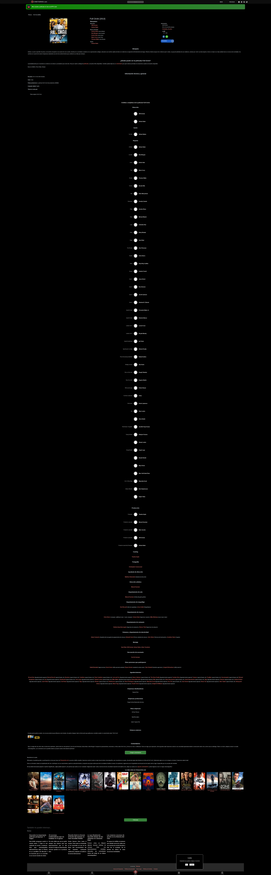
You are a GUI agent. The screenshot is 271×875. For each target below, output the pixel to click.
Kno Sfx (170, 681)
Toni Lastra (78, 679)
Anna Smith (140, 607)
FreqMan (209, 677)
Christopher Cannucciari (135, 566)
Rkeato (97, 681)
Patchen (222, 679)
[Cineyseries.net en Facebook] (241, 2)
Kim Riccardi (123, 607)
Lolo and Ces (116, 677)
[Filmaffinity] (32, 737)
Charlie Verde (135, 683)
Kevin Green (109, 667)
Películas (135, 820)
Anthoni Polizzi (238, 679)
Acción (170, 29)
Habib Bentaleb (94, 667)
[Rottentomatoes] (29, 737)
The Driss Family (155, 677)
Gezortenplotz (225, 677)
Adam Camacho (95, 637)
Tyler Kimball (148, 667)
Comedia (164, 29)
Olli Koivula (94, 25)
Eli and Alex (31, 677)
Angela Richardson (168, 667)
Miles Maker (115, 679)
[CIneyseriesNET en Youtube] (239, 2)
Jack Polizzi (45, 681)
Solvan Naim (94, 27)
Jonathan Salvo (171, 637)
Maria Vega (116, 683)
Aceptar (191, 864)
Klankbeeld (63, 679)
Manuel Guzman (135, 587)
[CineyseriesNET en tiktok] (247, 2)
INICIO (221, 1)
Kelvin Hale (94, 35)
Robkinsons (112, 681)
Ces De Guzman (135, 657)
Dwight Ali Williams (157, 683)
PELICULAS (232, 1)
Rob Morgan (94, 33)
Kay (46, 679)
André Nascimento (190, 679)
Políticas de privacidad (130, 868)
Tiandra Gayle (135, 556)
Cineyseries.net (64, 760)
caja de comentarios (142, 766)
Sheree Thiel (142, 627)
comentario (119, 63)
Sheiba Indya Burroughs (119, 627)
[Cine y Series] (39, 2)
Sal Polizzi (64, 681)
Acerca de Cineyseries (118, 868)
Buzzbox (67, 677)
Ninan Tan (203, 681)
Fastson (195, 677)
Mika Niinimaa (154, 617)
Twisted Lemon (98, 679)
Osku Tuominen (145, 647)
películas (86, 63)
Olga (206, 679)
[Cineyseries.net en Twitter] (244, 2)
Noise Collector (137, 677)
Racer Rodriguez (129, 681)
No (186, 864)
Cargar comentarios (135, 752)
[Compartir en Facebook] (163, 36)
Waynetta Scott (151, 681)
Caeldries (82, 677)
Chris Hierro (107, 617)
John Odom (151, 637)
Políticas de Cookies (147, 868)
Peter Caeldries (98, 677)
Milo (154, 679)
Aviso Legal (138, 868)
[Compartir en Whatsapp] (166, 36)
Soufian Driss (176, 677)
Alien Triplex (222, 681)
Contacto (156, 868)
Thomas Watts (95, 39)
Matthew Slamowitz (130, 576)
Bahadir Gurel (129, 637)
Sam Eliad (123, 647)
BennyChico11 (51, 677)
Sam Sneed (185, 681)
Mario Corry (94, 37)
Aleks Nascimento (170, 679)
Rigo (80, 681)
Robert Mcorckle (135, 679)
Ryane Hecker (129, 667)
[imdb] (37, 737)
